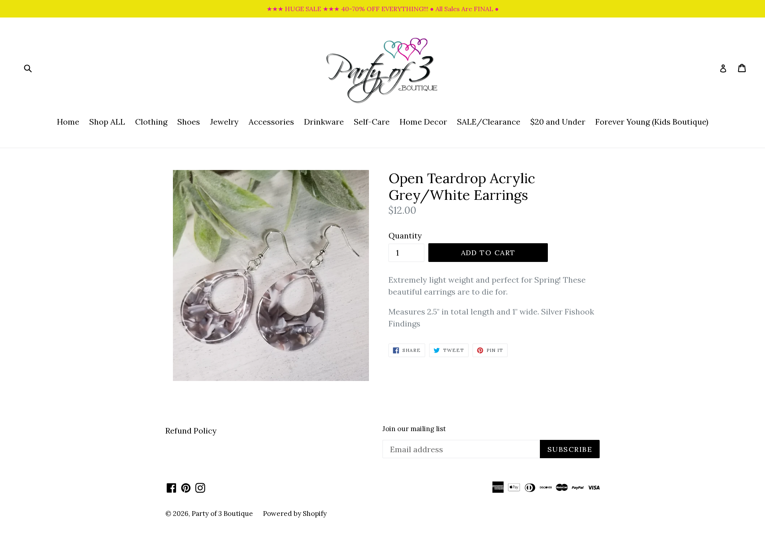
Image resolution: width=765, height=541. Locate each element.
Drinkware (324, 122)
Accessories (271, 122)
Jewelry (224, 122)
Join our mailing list (414, 429)
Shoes (188, 122)
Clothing (151, 122)
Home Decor (423, 122)
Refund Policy (191, 431)
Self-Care (372, 122)
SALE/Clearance (488, 122)
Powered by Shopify (295, 513)
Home (68, 122)
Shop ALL (107, 122)
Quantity (405, 235)
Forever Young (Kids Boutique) (651, 122)
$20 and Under (557, 122)
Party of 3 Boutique (222, 513)
